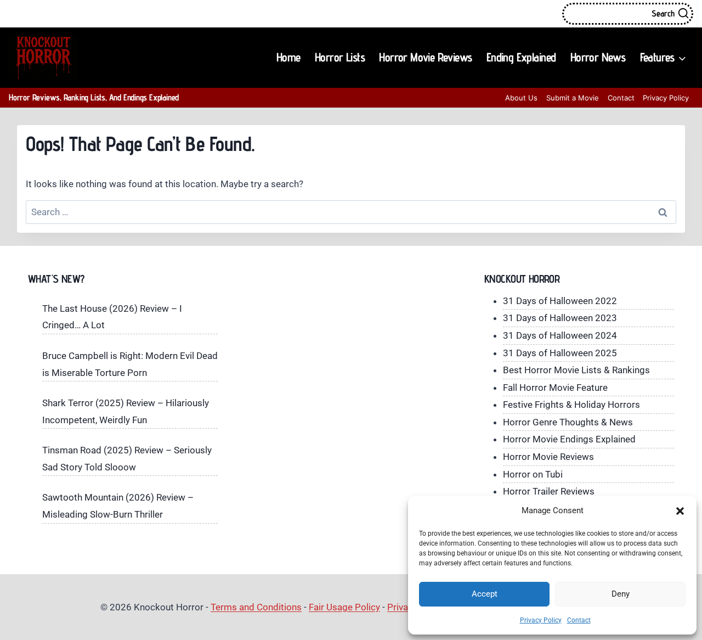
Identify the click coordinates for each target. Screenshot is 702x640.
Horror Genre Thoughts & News (568, 422)
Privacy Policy (541, 620)
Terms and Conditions (256, 607)
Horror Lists (340, 57)
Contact (579, 620)
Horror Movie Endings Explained (569, 439)
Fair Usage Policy (344, 607)
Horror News (597, 57)
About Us (521, 97)
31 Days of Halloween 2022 (560, 300)
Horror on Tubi (533, 474)
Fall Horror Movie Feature (555, 387)
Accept (484, 594)
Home (288, 57)
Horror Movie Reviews (425, 57)
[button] (680, 511)
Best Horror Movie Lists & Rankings (576, 369)
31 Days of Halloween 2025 (560, 352)
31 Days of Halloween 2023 (560, 317)
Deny (621, 594)
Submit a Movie (572, 97)
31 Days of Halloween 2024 (560, 335)
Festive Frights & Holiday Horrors (571, 404)
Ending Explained (521, 57)
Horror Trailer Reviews (549, 491)
